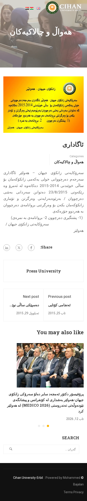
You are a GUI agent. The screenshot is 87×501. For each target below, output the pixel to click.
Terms (68, 492)
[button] (48, 426)
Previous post (59, 296)
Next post (31, 296)
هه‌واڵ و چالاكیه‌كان (69, 161)
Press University (43, 271)
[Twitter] (19, 247)
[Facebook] (31, 247)
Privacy (78, 492)
